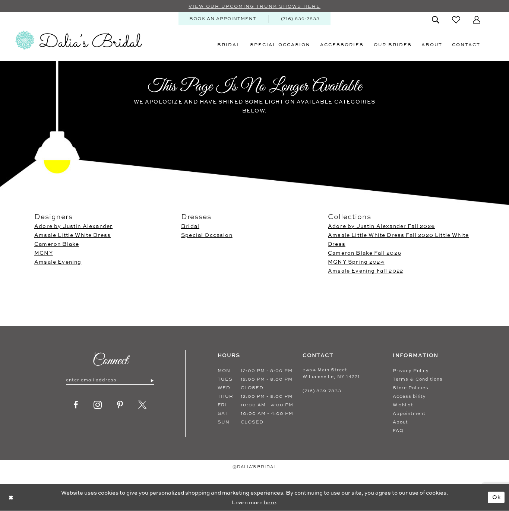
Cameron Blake (56, 243)
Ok (496, 497)
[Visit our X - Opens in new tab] (142, 404)
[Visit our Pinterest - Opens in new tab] (120, 405)
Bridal (190, 225)
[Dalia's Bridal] (78, 40)
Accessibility (409, 396)
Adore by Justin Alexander (73, 225)
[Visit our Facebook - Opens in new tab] (76, 405)
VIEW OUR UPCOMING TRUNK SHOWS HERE (254, 6)
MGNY (43, 252)
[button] (477, 20)
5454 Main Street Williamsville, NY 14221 (331, 373)
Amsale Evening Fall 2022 (365, 270)
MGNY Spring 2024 (356, 261)
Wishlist (403, 405)
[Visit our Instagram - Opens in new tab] (98, 405)
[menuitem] (223, 18)
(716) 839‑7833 (322, 391)
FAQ (398, 431)
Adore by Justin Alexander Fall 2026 (381, 225)
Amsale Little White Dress (72, 234)
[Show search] (436, 20)
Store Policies (411, 388)
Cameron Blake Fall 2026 (364, 252)
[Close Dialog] (11, 497)
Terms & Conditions (418, 379)
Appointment (409, 413)
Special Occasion (207, 234)
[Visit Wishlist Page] (456, 19)
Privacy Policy (411, 371)
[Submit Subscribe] (152, 380)
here (270, 502)
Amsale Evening (57, 261)
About (400, 422)
